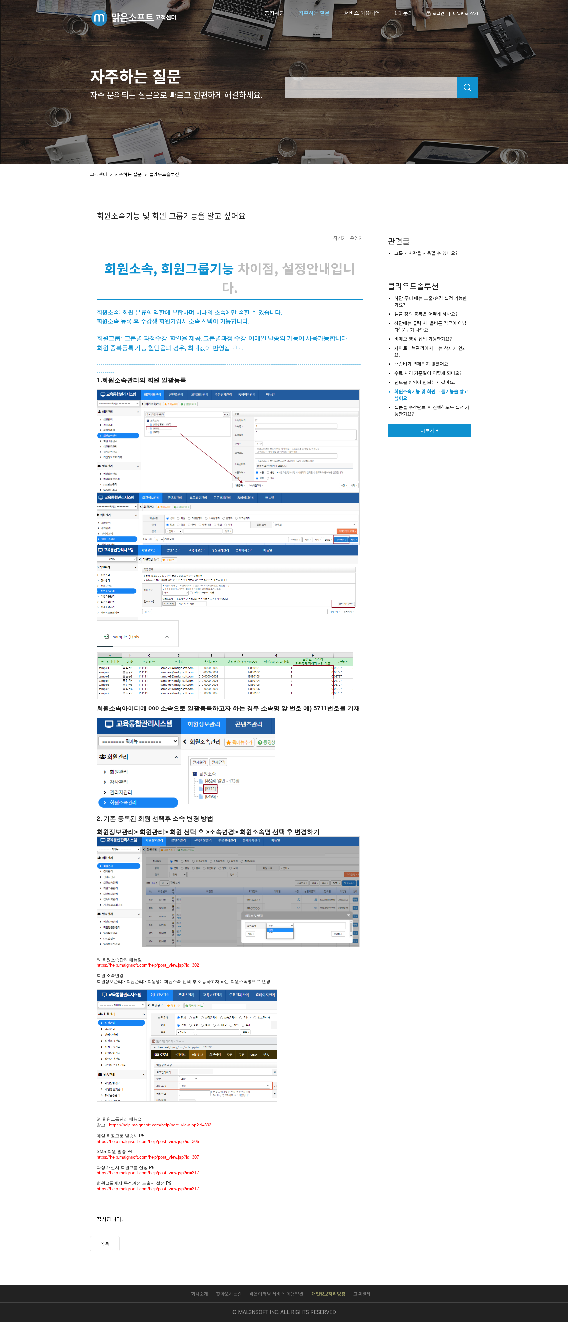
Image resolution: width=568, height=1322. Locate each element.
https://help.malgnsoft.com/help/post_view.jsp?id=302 (148, 965)
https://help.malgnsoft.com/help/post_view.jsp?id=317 (148, 1173)
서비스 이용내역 (362, 13)
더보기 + (429, 430)
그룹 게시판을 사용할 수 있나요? (426, 253)
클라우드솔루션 (164, 174)
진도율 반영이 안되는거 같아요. (424, 382)
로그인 (438, 13)
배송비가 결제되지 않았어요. (422, 363)
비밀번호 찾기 (465, 13)
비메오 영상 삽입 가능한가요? (423, 339)
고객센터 (361, 1293)
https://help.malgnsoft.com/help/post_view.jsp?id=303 (160, 1125)
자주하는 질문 (314, 13)
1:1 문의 (403, 13)
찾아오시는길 (229, 1293)
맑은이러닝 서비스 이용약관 (276, 1293)
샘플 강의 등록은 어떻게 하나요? (426, 314)
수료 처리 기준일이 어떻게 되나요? (428, 373)
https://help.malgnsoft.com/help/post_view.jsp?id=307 (148, 1157)
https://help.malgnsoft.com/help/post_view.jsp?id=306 (148, 1141)
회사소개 (199, 1293)
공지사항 (274, 13)
